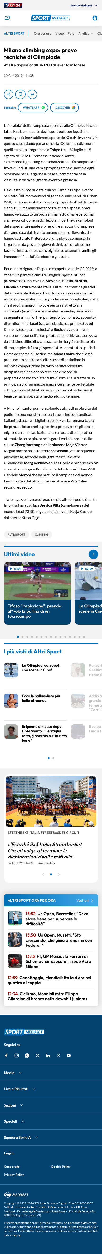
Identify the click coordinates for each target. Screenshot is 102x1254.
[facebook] (6, 1055)
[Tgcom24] (13, 5)
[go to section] (93, 554)
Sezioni (10, 1105)
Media (9, 1072)
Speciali (10, 1121)
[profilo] (95, 18)
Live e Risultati (16, 1088)
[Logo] (51, 18)
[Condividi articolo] (8, 94)
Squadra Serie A (17, 1137)
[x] (37, 1055)
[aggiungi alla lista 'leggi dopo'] (20, 94)
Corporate (11, 1166)
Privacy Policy (14, 1174)
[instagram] (16, 1055)
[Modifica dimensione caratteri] (32, 94)
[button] (51, 18)
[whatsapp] (27, 1055)
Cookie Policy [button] (60, 1166)
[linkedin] (48, 1055)
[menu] (7, 18)
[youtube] (68, 1055)
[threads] (58, 1055)
